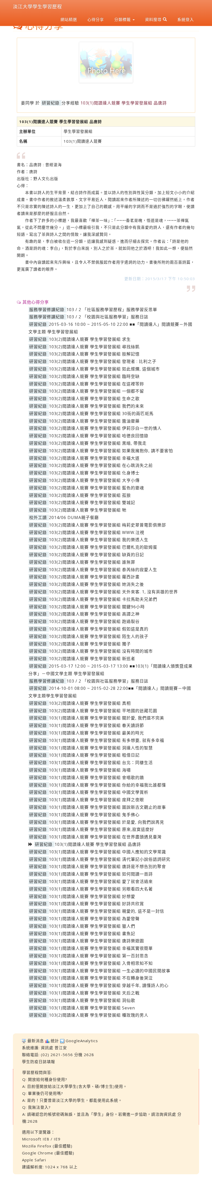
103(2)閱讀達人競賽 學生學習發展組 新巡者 (92, 658)
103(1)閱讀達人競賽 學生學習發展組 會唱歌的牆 (96, 777)
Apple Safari (34, 1159)
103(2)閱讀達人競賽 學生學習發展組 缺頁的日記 (96, 554)
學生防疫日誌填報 (38, 1061)
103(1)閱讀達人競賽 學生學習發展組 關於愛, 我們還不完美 (106, 718)
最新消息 (35, 1040)
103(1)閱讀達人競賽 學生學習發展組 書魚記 (92, 933)
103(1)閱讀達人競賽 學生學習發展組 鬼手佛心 (94, 814)
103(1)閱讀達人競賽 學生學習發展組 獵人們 (92, 926)
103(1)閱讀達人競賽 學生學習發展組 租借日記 (94, 755)
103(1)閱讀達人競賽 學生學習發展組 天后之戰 (94, 993)
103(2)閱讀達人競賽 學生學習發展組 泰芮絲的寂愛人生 (103, 569)
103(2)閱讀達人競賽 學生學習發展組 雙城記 (92, 502)
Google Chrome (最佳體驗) (48, 1152)
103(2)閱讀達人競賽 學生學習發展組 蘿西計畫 (94, 577)
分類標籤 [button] (123, 19)
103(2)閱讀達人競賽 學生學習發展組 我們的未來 (96, 406)
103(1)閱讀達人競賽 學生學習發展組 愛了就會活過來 (101, 881)
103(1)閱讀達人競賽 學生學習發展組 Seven (92, 1008)
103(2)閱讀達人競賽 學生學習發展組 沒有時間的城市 (101, 651)
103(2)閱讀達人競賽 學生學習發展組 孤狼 (90, 495)
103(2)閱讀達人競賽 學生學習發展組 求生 (90, 339)
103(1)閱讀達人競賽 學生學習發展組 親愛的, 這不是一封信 (106, 911)
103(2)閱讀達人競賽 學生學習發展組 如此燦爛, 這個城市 (104, 369)
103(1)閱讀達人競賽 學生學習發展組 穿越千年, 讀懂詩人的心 (109, 985)
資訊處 (47, 1047)
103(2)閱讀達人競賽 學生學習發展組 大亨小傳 (94, 480)
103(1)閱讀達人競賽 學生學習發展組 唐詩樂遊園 (96, 941)
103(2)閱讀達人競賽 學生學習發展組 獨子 (90, 644)
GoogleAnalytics (82, 1040)
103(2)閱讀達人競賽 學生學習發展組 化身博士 (94, 473)
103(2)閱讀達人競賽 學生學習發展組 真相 (90, 703)
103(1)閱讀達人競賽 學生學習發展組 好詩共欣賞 (96, 903)
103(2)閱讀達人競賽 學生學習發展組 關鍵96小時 (97, 607)
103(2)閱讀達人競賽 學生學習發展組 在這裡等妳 (96, 384)
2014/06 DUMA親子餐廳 (74, 517)
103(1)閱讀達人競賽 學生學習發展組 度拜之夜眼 (96, 800)
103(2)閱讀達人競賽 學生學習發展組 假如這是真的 (98, 629)
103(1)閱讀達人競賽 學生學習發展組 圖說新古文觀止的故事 (107, 807)
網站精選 (68, 19)
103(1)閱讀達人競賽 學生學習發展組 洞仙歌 (92, 1000)
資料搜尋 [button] (154, 19)
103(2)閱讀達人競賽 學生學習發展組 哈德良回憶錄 (98, 436)
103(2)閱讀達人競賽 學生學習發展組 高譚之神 (94, 614)
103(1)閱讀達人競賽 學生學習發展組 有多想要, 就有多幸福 (106, 740)
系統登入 (185, 19)
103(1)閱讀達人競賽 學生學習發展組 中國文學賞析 (98, 792)
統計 (55, 1040)
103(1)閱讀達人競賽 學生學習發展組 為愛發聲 (94, 918)
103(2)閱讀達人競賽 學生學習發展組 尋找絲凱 (94, 347)
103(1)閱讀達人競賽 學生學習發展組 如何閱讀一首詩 (101, 874)
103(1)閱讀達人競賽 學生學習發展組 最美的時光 (96, 733)
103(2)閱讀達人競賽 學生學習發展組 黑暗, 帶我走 (98, 443)
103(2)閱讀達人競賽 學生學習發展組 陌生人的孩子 (98, 636)
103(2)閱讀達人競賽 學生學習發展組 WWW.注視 (96, 532)
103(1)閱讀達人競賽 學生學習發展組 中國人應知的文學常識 (107, 852)
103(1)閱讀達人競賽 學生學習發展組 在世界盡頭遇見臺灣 (105, 837)
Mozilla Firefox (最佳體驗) (47, 1145)
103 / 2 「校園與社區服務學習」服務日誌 (107, 317)
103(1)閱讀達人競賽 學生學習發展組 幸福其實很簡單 (101, 948)
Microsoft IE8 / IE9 (41, 1138)
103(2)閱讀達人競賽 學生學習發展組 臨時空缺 (94, 376)
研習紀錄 (50, 103)
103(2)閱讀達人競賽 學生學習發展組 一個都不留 (96, 391)
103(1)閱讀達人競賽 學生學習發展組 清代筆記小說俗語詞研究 (109, 859)
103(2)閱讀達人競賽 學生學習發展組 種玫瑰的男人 (98, 1015)
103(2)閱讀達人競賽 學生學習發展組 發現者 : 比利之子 (102, 361)
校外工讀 (38, 517)
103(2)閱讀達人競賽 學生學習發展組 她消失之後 (96, 584)
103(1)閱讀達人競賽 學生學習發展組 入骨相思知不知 (101, 963)
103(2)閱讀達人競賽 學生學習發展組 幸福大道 (94, 458)
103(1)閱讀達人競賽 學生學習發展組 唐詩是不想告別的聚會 (107, 866)
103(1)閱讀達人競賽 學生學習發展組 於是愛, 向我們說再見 (106, 822)
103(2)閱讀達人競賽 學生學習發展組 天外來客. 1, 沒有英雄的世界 (113, 592)
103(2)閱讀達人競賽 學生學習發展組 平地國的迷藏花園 (103, 711)
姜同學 (27, 103)
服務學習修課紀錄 (46, 309)
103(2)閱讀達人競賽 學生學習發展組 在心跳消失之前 (101, 465)
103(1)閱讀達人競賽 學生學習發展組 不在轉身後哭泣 (101, 978)
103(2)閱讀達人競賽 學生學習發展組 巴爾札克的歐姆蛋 (103, 547)
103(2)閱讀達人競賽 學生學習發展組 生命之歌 (94, 398)
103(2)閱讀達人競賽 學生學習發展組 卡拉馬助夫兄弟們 (103, 599)
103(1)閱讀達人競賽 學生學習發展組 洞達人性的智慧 (101, 748)
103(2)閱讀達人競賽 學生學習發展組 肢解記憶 (94, 354)
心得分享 (95, 19)
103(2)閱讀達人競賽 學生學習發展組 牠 (87, 510)
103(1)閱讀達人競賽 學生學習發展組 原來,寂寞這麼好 (101, 829)
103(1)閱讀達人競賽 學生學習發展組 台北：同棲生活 (101, 762)
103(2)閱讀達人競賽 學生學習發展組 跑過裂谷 (94, 621)
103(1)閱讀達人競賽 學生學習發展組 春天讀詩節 (96, 725)
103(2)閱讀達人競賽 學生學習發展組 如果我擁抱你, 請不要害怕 (111, 451)
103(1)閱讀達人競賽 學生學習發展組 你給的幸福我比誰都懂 (107, 785)
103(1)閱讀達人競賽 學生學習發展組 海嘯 (90, 770)
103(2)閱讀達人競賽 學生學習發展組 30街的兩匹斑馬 (101, 413)
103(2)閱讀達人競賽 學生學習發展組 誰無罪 (92, 562)
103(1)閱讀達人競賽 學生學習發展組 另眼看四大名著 (101, 889)
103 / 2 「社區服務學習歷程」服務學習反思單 (111, 309)
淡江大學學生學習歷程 (37, 6)
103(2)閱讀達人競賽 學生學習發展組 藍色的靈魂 (96, 488)
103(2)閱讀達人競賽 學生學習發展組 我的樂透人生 (98, 540)
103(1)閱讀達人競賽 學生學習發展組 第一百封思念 (98, 956)
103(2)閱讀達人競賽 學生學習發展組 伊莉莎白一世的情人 (105, 428)
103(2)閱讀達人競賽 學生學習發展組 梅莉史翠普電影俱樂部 (107, 525)
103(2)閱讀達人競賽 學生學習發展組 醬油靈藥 (94, 421)
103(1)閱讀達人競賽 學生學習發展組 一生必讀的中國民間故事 (109, 971)
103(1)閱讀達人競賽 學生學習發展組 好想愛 (92, 896)
